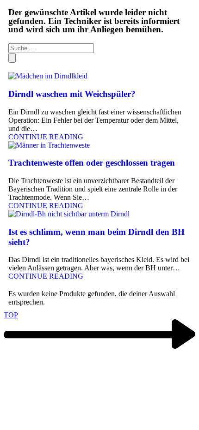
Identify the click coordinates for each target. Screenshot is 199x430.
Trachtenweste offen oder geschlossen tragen (91, 162)
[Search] (12, 58)
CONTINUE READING (45, 137)
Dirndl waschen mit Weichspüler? (72, 94)
